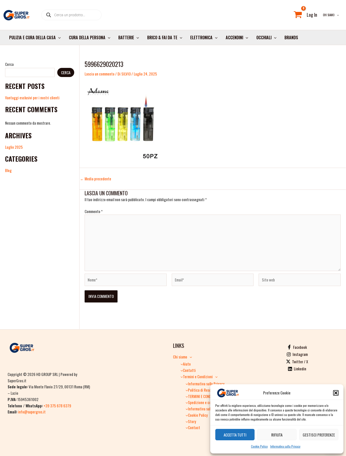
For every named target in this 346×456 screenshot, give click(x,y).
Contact (194, 427)
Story (192, 421)
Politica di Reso (199, 390)
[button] (335, 392)
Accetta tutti (235, 435)
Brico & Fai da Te (162, 37)
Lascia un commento (99, 74)
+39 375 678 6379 (57, 405)
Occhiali (264, 37)
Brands (291, 37)
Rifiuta (276, 435)
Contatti (189, 370)
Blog (8, 170)
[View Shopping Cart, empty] (298, 15)
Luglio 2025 (14, 147)
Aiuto (187, 364)
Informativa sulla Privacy (285, 446)
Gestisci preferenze (319, 435)
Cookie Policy (259, 446)
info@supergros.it (32, 411)
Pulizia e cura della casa (32, 37)
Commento (94, 211)
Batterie (126, 37)
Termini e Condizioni (198, 376)
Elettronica (201, 37)
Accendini (234, 37)
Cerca (9, 64)
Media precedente (95, 179)
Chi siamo (329, 15)
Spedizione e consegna (205, 402)
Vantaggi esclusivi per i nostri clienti (32, 97)
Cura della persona (87, 37)
